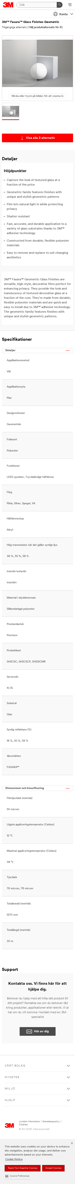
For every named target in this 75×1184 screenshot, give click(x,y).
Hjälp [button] (10, 1100)
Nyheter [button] (12, 1077)
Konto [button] (63, 14)
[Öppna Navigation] (70, 5)
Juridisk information (29, 1121)
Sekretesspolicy (51, 1121)
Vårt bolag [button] (15, 1065)
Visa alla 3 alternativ (40, 138)
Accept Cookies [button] (53, 1168)
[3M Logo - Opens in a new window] (8, 5)
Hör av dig (41, 1031)
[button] (17, 1176)
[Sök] (59, 5)
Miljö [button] (10, 1088)
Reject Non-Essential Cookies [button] (22, 1168)
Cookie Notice (14, 1159)
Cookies (23, 1124)
